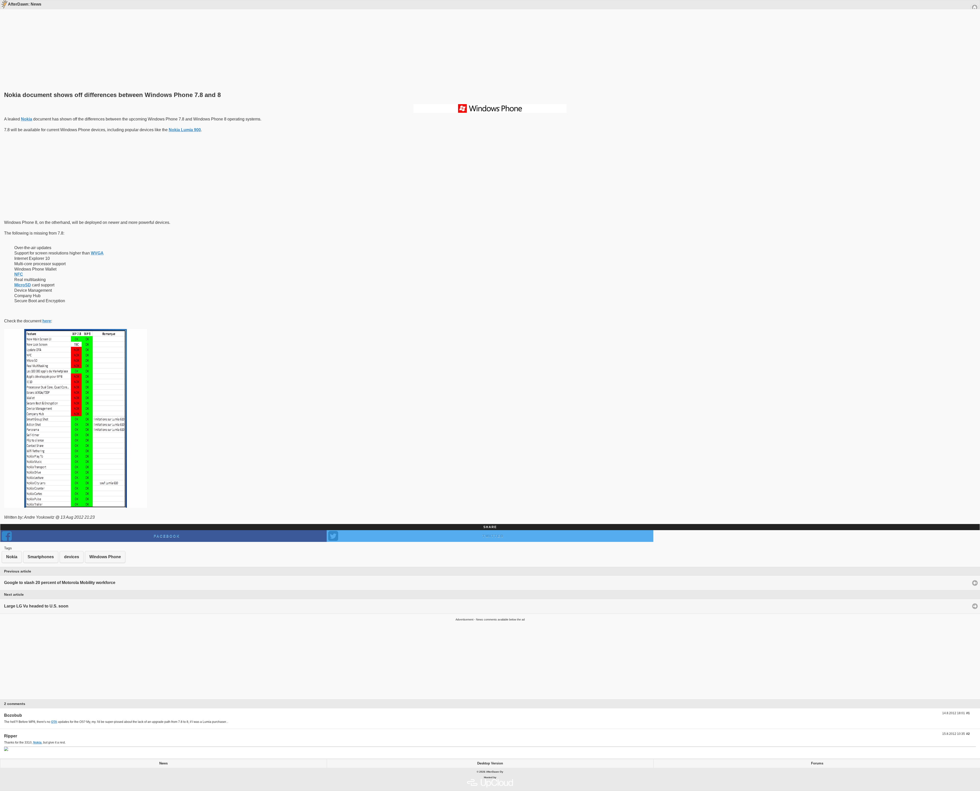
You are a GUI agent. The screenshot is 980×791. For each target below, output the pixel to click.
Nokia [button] (11, 557)
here (46, 321)
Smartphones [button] (41, 557)
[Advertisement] (488, 41)
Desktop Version (490, 763)
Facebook (167, 536)
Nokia (26, 119)
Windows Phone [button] (105, 557)
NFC (18, 274)
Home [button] (974, 7)
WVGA (97, 253)
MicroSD (22, 285)
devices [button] (71, 557)
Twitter (493, 536)
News (163, 763)
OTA (54, 722)
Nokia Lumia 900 (185, 130)
